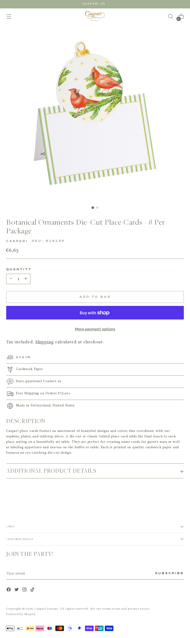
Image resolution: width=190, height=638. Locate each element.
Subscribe (169, 573)
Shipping (44, 341)
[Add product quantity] (10, 279)
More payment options (95, 329)
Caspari (17, 241)
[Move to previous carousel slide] (168, 495)
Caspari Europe (46, 608)
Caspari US (93, 3)
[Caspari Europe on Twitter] (17, 590)
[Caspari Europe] (95, 16)
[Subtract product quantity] (25, 279)
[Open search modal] (171, 16)
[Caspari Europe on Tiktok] (33, 590)
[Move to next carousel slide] (179, 495)
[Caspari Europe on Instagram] (25, 590)
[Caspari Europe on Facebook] (9, 590)
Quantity (19, 269)
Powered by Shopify (21, 614)
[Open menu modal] (9, 16)
